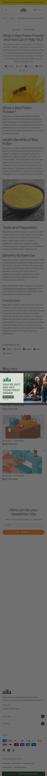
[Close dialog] (46, 374)
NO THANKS (6, 399)
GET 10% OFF (8, 397)
